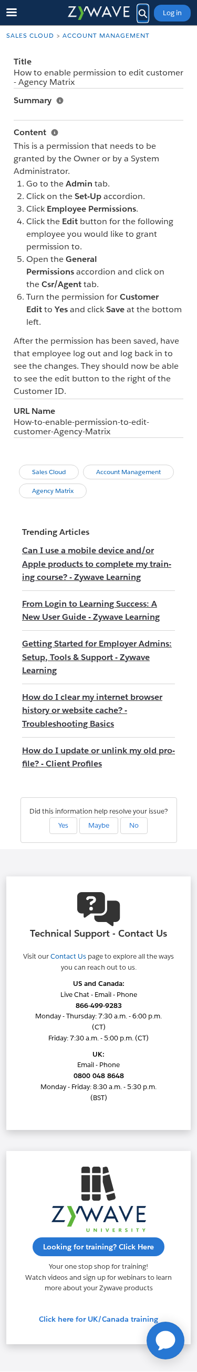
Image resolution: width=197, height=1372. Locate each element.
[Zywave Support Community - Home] (98, 13)
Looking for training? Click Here (98, 1247)
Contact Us (68, 956)
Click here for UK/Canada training (98, 1319)
